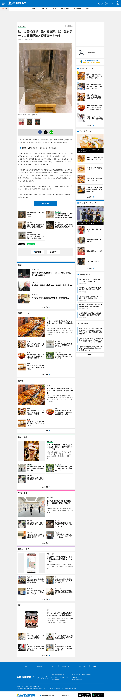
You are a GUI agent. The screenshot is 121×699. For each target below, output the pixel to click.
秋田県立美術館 (23, 39)
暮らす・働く (65, 8)
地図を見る (45, 204)
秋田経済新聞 (17, 3)
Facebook (98, 3)
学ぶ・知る (77, 8)
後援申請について (77, 680)
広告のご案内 (56, 680)
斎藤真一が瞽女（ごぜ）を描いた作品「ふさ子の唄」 (40, 148)
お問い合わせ (75, 677)
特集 (87, 8)
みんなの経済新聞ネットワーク (26, 695)
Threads (110, 3)
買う (54, 8)
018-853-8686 (34, 142)
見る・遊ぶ (44, 8)
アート (30, 39)
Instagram (106, 3)
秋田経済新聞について (58, 675)
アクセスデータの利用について (60, 677)
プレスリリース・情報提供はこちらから (83, 675)
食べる (34, 8)
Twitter (102, 3)
